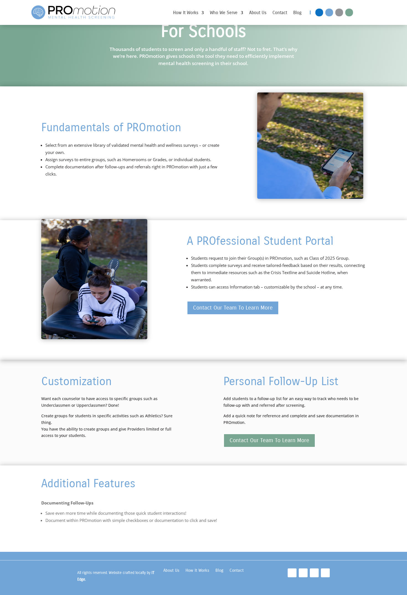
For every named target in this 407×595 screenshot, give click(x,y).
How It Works (185, 13)
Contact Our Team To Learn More (233, 308)
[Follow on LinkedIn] (329, 12)
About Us (257, 13)
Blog (297, 13)
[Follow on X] (349, 12)
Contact (279, 13)
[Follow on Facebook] (319, 12)
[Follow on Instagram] (339, 12)
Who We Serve (224, 13)
